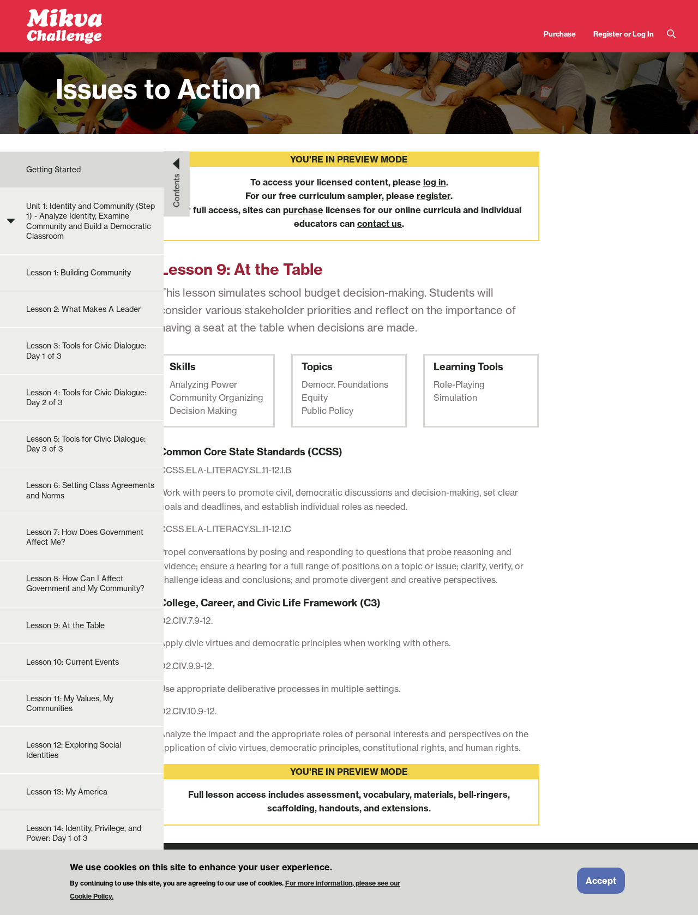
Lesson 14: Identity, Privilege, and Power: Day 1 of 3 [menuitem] (83, 833)
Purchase (560, 33)
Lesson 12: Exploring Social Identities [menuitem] (73, 750)
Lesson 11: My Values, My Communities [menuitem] (69, 703)
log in (434, 182)
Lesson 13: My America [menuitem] (66, 792)
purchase (303, 209)
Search (671, 34)
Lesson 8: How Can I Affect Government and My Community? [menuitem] (85, 583)
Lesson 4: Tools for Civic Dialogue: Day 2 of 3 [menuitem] (86, 397)
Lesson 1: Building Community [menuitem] (78, 273)
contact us (379, 223)
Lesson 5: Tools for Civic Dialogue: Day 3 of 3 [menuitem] (86, 444)
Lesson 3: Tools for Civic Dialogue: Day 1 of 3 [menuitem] (86, 350)
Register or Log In (623, 33)
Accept (601, 880)
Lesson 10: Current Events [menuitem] (72, 662)
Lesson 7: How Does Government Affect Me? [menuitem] (84, 537)
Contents (177, 190)
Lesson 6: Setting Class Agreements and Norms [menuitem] (90, 490)
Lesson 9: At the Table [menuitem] (65, 625)
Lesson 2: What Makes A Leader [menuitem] (83, 309)
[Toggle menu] (11, 221)
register (433, 195)
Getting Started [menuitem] (53, 169)
